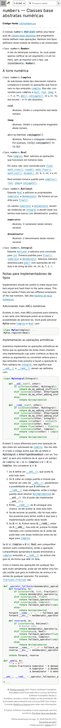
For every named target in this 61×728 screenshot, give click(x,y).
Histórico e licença (21, 704)
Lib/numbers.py (27, 23)
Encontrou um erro (47, 722)
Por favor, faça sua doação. (44, 713)
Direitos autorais (17, 689)
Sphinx (48, 725)
